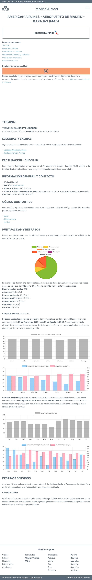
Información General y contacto (15, 54)
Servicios (74, 570)
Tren (49, 567)
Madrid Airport (47, 9)
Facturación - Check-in (12, 51)
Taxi (49, 564)
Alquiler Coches (32, 558)
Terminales (30, 555)
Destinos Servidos (10, 61)
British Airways (10, 219)
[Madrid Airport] (5, 8)
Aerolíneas (6, 567)
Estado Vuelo (8, 564)
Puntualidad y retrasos (11, 57)
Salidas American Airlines (14, 153)
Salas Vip (74, 564)
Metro (50, 561)
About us (39, 577)
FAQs (27, 561)
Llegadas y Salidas (10, 48)
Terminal (5, 45)
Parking (74, 555)
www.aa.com (18, 185)
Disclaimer (25, 577)
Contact (32, 577)
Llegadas (6, 561)
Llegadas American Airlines (15, 150)
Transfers (52, 570)
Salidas (5, 558)
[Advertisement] (46, 102)
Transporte (53, 555)
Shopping (75, 567)
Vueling (7, 222)
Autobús (51, 558)
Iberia (6, 216)
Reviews (74, 558)
